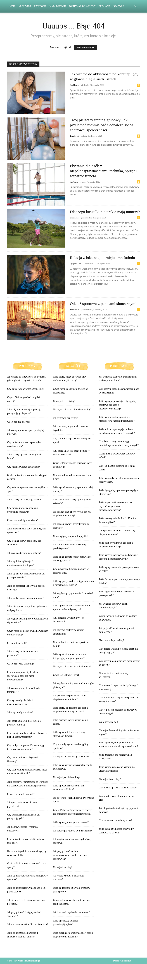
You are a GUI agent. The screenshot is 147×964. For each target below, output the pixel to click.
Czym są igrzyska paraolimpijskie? (70, 536)
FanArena (74, 182)
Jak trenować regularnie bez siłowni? (71, 912)
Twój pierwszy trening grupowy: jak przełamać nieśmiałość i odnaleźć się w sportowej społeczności (101, 125)
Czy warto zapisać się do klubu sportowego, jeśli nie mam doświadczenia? (23, 676)
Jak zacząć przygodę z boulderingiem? (72, 830)
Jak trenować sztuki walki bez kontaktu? (27, 924)
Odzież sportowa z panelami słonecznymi (103, 303)
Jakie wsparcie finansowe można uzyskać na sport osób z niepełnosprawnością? (115, 506)
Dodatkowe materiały (122, 961)
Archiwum (24, 6)
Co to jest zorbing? (62, 867)
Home (12, 6)
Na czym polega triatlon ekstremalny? (72, 409)
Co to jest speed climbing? (20, 663)
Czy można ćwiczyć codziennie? (23, 466)
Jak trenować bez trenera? (66, 418)
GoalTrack (74, 85)
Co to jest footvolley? (110, 779)
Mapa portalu (57, 6)
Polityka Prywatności (82, 6)
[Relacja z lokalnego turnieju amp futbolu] (36, 274)
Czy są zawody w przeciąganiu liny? (25, 389)
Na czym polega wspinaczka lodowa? (72, 666)
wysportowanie (76, 264)
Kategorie (40, 6)
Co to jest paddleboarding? (66, 777)
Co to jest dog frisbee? (18, 421)
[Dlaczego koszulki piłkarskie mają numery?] (36, 228)
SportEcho (74, 218)
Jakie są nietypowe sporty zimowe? (71, 822)
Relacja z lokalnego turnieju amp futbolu (102, 257)
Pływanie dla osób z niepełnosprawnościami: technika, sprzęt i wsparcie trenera (103, 171)
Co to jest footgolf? (17, 643)
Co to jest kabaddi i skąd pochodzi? (71, 756)
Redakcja (104, 6)
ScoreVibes (74, 309)
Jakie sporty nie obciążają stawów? (24, 499)
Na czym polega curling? (111, 640)
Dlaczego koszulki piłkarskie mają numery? (105, 211)
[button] (135, 6)
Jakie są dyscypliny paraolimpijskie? (25, 598)
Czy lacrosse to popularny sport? (115, 820)
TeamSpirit (74, 136)
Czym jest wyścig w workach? (22, 520)
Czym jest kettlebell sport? (66, 675)
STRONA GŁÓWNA (85, 47)
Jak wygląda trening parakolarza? (24, 553)
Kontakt (118, 6)
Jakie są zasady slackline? (20, 712)
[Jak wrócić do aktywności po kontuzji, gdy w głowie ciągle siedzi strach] (36, 93)
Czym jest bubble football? (20, 794)
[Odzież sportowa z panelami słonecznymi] (36, 320)
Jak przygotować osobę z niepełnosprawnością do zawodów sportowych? (70, 855)
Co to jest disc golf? (109, 722)
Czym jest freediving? (64, 401)
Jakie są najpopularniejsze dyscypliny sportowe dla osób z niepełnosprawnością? (118, 405)
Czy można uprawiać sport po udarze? (118, 787)
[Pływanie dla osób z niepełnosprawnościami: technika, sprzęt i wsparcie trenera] (36, 184)
